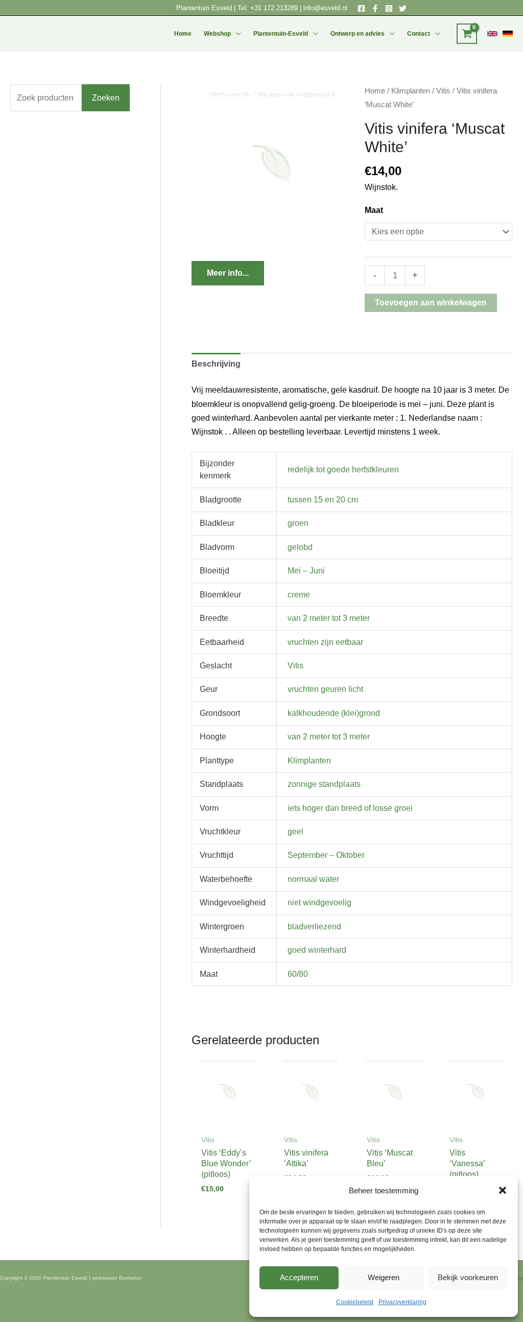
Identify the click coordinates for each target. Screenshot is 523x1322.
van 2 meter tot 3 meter (329, 618)
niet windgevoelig (319, 902)
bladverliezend (314, 926)
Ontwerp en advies (357, 33)
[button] (502, 1190)
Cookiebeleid (354, 1302)
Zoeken (106, 97)
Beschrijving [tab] (216, 363)
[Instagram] (389, 8)
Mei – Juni (306, 570)
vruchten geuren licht (325, 689)
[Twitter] (403, 8)
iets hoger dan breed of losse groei (350, 808)
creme (299, 594)
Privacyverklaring (402, 1302)
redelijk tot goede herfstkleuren (343, 469)
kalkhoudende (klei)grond (334, 713)
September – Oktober (326, 855)
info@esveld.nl (325, 8)
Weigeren (383, 1277)
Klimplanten (410, 91)
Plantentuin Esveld (205, 8)
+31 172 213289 (274, 8)
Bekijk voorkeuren (468, 1277)
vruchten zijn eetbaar (325, 642)
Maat (374, 210)
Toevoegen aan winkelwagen (431, 302)
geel (295, 831)
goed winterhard (317, 950)
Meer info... (228, 273)
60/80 (298, 974)
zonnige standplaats (324, 784)
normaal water (313, 879)
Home (183, 33)
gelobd (300, 547)
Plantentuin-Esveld (280, 33)
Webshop (217, 33)
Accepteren (299, 1277)
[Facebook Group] (375, 8)
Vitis (443, 91)
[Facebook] (361, 8)
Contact (418, 33)
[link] (492, 34)
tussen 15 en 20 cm (323, 499)
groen (298, 523)
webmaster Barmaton (117, 1278)
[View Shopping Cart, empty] (467, 33)
